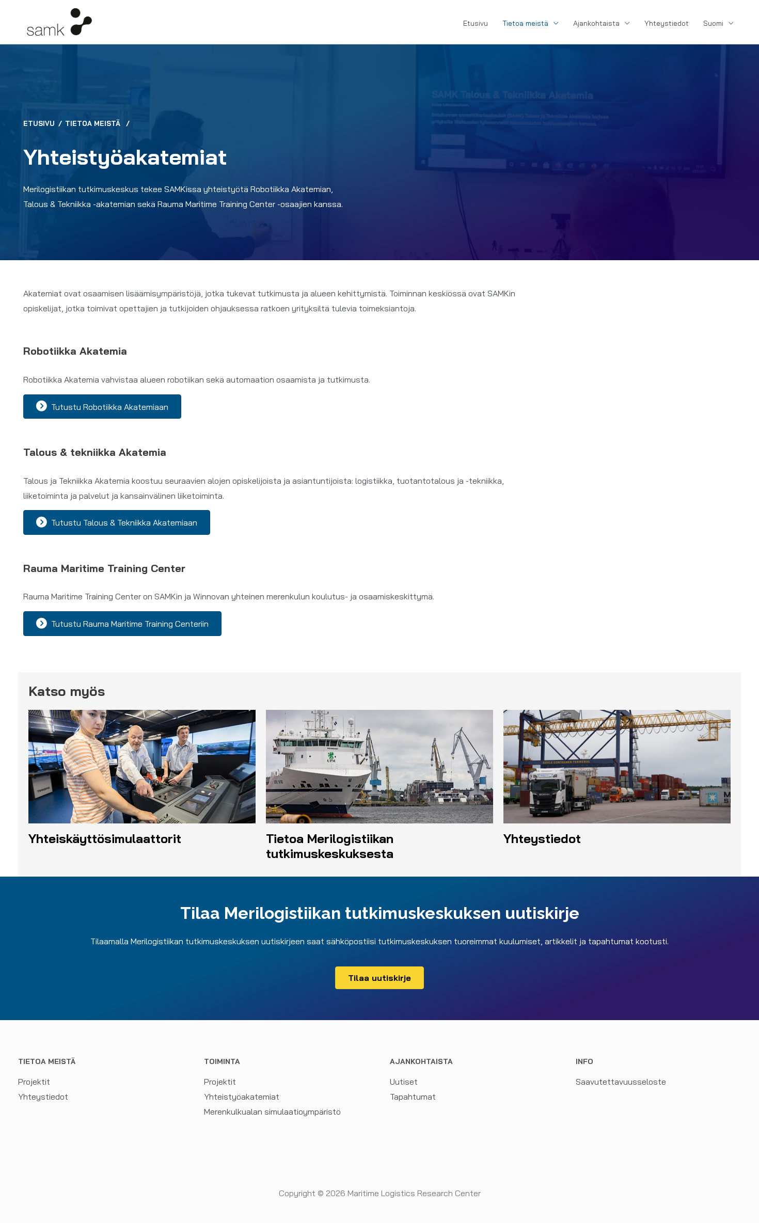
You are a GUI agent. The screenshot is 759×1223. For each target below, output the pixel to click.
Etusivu (475, 23)
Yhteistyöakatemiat (241, 1096)
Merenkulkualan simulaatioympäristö (272, 1111)
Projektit (34, 1081)
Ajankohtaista (596, 23)
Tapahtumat (413, 1096)
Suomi (713, 23)
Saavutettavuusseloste (621, 1081)
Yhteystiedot (666, 23)
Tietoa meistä (525, 23)
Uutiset (404, 1081)
